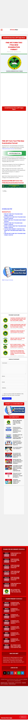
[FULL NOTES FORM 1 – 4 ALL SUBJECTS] (9, 449)
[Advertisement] (14, 14)
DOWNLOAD (23, 717)
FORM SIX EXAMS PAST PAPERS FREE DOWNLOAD (16, 554)
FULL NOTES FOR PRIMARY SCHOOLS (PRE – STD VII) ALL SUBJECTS (17, 443)
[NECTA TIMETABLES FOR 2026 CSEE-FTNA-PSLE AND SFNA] (9, 422)
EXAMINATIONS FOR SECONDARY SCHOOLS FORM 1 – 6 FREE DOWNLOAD (18, 436)
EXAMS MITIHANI (12, 684)
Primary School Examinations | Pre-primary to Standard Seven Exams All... (17, 430)
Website (4, 388)
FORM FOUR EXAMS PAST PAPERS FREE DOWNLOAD (15, 566)
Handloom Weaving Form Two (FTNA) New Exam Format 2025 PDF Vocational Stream (18, 326)
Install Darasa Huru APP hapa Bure (14, 37)
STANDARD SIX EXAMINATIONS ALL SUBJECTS (15, 610)
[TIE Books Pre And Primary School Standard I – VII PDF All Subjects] (9, 475)
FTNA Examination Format (8, 148)
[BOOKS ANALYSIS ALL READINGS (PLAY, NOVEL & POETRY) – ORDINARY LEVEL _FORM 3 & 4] (9, 461)
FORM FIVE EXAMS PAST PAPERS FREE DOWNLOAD (15, 560)
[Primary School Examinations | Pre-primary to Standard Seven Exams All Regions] (9, 429)
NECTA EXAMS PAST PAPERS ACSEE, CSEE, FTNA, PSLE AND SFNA (16, 591)
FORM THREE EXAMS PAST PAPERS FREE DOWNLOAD (15, 572)
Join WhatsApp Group (14, 153)
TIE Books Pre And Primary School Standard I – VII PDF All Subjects (17, 475)
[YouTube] (15, 673)
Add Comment (10, 51)
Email (3, 382)
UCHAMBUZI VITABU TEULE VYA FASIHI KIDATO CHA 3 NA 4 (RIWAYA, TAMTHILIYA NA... (17, 468)
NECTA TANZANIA (4, 684)
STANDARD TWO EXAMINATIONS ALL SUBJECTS (15, 634)
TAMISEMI (24, 682)
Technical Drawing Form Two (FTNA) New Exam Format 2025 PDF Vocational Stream (18, 319)
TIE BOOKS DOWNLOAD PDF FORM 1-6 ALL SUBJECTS (17, 481)
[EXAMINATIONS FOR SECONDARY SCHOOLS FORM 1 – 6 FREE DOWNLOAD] (9, 436)
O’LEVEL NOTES (11, 682)
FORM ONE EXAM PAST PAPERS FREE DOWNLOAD (16, 585)
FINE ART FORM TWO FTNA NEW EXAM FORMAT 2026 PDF (17, 339)
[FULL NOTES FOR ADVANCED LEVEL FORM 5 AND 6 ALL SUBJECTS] (9, 455)
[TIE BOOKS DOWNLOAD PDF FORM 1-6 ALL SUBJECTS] (9, 481)
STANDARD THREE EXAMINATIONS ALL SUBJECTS (15, 628)
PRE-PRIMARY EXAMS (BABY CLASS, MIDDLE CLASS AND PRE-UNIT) (16, 646)
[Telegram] (22, 673)
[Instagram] (4, 673)
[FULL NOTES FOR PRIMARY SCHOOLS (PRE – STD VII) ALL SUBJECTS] (9, 443)
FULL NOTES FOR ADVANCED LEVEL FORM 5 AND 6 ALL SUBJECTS (17, 455)
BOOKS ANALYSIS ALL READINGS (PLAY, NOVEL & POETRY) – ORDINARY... (18, 461)
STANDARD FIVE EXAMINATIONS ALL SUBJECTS (15, 616)
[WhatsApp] (19, 673)
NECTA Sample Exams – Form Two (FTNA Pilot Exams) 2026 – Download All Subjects (18, 346)
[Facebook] (11, 673)
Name (3, 376)
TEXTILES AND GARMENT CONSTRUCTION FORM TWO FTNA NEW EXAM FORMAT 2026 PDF (14, 230)
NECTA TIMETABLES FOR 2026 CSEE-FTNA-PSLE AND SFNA (17, 422)
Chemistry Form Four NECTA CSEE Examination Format (17, 331)
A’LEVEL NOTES (18, 682)
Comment (4, 363)
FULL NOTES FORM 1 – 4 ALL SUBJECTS (18, 448)
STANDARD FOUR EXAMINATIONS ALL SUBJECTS (15, 622)
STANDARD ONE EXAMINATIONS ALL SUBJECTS (15, 640)
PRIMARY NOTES (4, 682)
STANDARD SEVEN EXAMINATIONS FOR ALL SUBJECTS (15, 604)
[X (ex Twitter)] (8, 673)
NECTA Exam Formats (8, 280)
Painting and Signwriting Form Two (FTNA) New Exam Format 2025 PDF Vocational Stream (17, 352)
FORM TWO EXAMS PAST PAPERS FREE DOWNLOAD (15, 578)
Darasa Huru (18, 51)
